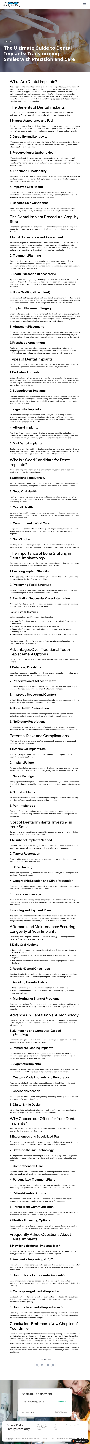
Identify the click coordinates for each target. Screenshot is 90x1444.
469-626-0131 (55, 1427)
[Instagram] (82, 1439)
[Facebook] (78, 1439)
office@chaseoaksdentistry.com (73, 1425)
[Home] (12, 4)
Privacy (44, 1439)
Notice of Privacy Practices (66, 1439)
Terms (52, 1439)
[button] (84, 4)
